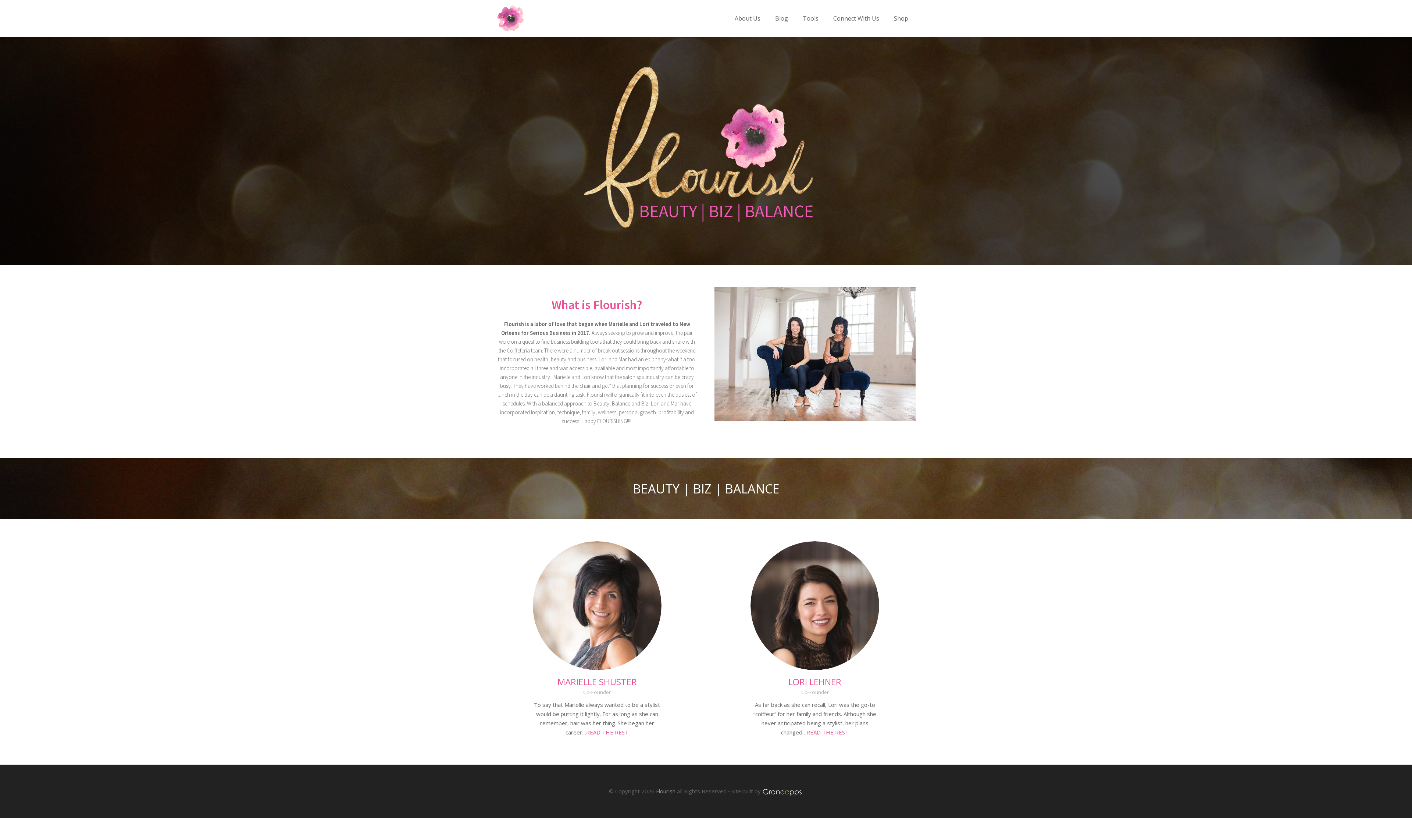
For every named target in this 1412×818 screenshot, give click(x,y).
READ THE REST (607, 732)
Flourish (665, 791)
